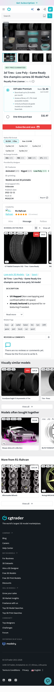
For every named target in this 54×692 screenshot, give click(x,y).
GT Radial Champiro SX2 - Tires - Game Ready (22, 266)
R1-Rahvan (20, 210)
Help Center (7, 548)
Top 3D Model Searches (12, 608)
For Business (8, 558)
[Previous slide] (6, 37)
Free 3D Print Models (11, 578)
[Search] (49, 15)
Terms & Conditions (11, 670)
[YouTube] (10, 680)
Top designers (8, 622)
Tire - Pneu (46, 398)
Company (6, 533)
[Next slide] (48, 37)
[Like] (11, 133)
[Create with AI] (32, 9)
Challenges (7, 627)
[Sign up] (50, 9)
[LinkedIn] (4, 680)
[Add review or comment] (48, 337)
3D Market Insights (10, 598)
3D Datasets (7, 563)
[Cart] (38, 9)
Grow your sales (9, 593)
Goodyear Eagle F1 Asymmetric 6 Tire (16, 398)
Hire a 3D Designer (10, 568)
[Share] (43, 133)
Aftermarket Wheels (9, 495)
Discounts (6, 583)
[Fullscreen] (6, 24)
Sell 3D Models (8, 588)
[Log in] (44, 9)
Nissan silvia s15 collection (12, 448)
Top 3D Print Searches (12, 613)
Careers (5, 543)
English (36, 670)
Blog (4, 538)
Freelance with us (10, 603)
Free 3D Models (9, 573)
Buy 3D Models (8, 553)
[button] (44, 15)
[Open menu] (3, 9)
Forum (5, 632)
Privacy (25, 670)
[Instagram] (16, 680)
